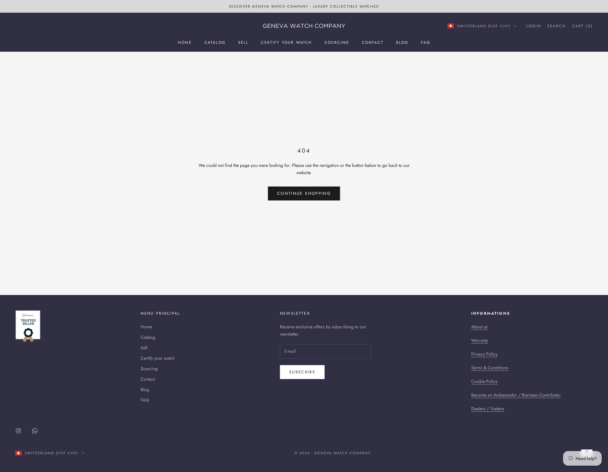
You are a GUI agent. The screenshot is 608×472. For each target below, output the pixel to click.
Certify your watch (286, 42)
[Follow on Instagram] (18, 431)
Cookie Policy (484, 381)
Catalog (215, 42)
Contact (372, 42)
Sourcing (337, 42)
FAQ (425, 42)
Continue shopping (304, 193)
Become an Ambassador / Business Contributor (516, 395)
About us (479, 327)
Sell (243, 42)
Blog (402, 42)
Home (185, 42)
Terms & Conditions (489, 367)
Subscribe (302, 372)
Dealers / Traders (487, 408)
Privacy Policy (484, 354)
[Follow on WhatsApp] (35, 431)
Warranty (479, 340)
